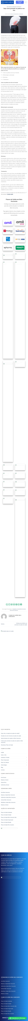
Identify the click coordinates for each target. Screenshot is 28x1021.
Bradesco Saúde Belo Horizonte (8, 795)
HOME (2, 752)
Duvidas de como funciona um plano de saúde (11, 736)
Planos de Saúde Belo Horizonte (16, 14)
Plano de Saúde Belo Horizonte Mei (8, 817)
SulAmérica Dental (5, 785)
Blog (2, 767)
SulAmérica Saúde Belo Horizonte (8, 797)
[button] (17, 1018)
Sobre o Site (3, 755)
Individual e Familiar (5, 757)
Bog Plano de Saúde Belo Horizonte (14, 6)
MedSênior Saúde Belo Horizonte (8, 802)
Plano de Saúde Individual (6, 812)
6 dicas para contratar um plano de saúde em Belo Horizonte (12, 741)
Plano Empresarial (5, 760)
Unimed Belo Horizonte (6, 800)
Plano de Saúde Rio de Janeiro (7, 825)
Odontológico (4, 765)
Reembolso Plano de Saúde (7, 745)
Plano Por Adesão (5, 762)
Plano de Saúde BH (17, 859)
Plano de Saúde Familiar (6, 815)
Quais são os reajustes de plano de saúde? (10, 733)
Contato (3, 770)
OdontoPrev (3, 782)
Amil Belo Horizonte (5, 792)
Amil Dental (3, 777)
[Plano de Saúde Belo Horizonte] (7, 2)
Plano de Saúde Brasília (6, 822)
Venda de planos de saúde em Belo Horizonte (11, 738)
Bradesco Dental (4, 780)
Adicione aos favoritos (14, 610)
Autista (2, 624)
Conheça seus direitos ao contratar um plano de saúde (20, 624)
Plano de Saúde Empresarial (7, 820)
